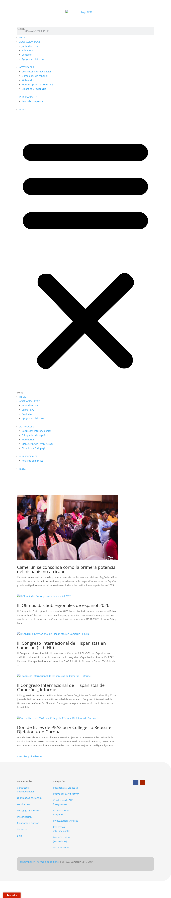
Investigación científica (65, 820)
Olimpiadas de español (35, 75)
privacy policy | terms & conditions (39, 861)
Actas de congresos (32, 101)
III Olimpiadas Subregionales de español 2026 (63, 605)
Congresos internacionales (36, 71)
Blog (19, 835)
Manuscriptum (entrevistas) (37, 84)
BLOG (22, 109)
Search (21, 28)
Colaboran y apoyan (28, 823)
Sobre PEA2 (28, 50)
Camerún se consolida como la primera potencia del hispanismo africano (66, 569)
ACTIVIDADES (26, 67)
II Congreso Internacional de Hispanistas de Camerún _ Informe (61, 687)
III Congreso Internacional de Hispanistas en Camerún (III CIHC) (61, 645)
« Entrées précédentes (29, 756)
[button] (85, 255)
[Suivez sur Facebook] (135, 782)
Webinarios (28, 80)
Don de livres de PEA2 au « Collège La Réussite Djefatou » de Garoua (64, 729)
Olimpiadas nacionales (30, 797)
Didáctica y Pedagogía (34, 88)
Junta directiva (30, 46)
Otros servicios (61, 847)
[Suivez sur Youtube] (142, 782)
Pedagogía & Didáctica (65, 787)
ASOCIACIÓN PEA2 (29, 41)
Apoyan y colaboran (33, 59)
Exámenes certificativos (66, 793)
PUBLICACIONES (28, 97)
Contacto (27, 54)
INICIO (23, 37)
